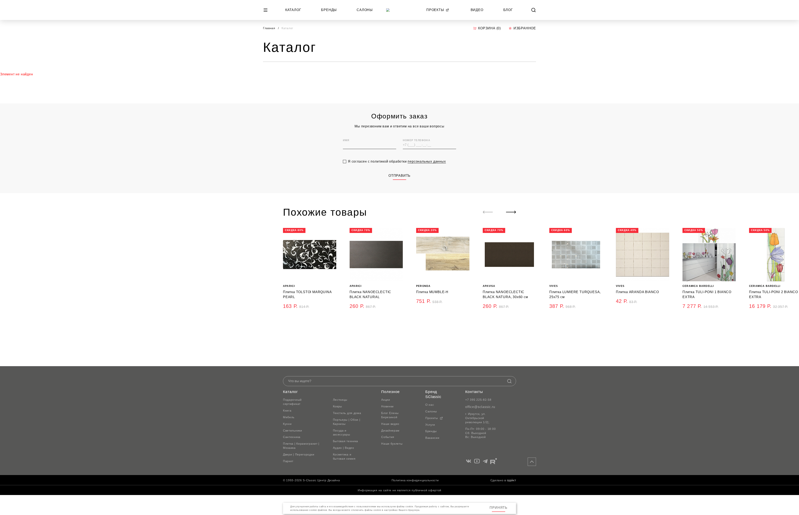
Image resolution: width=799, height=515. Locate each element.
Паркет (288, 461)
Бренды (329, 10)
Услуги (430, 424)
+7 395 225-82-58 (478, 399)
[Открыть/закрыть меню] (265, 9)
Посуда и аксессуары (341, 432)
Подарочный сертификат (292, 402)
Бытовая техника (345, 441)
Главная (269, 28)
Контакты (474, 392)
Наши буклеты (391, 443)
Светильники (292, 430)
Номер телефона (416, 140)
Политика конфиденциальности (415, 480)
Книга (287, 410)
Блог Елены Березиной (390, 415)
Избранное (525, 28)
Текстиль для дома (347, 413)
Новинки (387, 406)
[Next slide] (511, 212)
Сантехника (291, 437)
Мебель (288, 417)
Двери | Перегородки (298, 454)
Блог (508, 10)
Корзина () (489, 28)
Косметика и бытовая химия (344, 456)
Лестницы (340, 399)
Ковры (337, 406)
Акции (385, 399)
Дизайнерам (390, 430)
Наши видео (390, 423)
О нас (429, 404)
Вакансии (432, 437)
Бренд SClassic (433, 394)
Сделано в (498, 480)
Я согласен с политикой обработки (397, 161)
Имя (346, 140)
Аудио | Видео (343, 447)
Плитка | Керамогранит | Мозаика (301, 445)
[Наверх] (532, 462)
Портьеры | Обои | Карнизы (346, 421)
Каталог (293, 10)
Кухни (287, 423)
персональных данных (427, 161)
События (387, 437)
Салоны (365, 10)
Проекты (435, 10)
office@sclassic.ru (480, 407)
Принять (498, 507)
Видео (477, 10)
